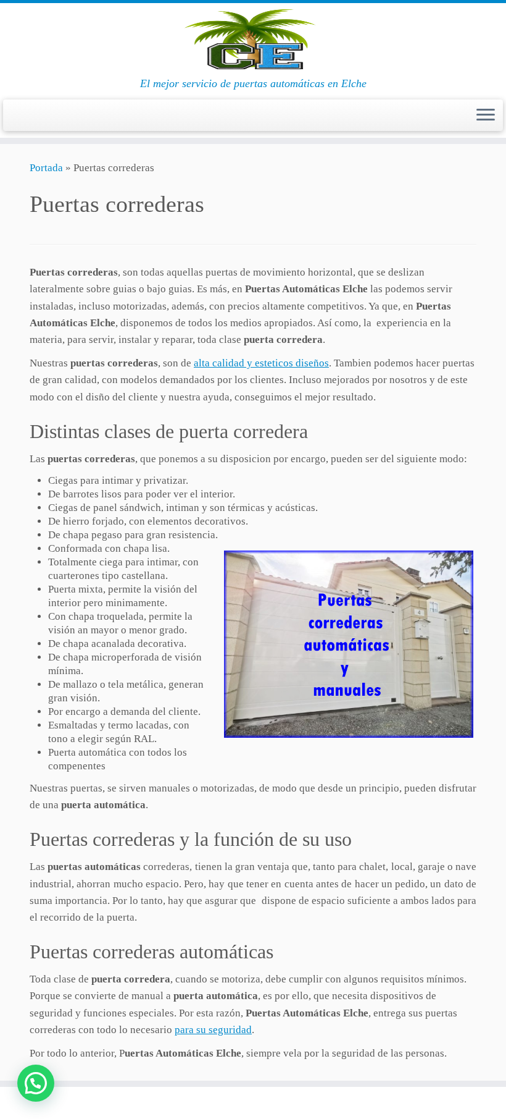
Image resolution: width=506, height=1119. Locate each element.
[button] (35, 1083)
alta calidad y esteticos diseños (261, 363)
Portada (46, 168)
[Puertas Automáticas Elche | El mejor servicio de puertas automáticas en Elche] (253, 40)
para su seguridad (213, 1030)
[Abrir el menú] (485, 115)
